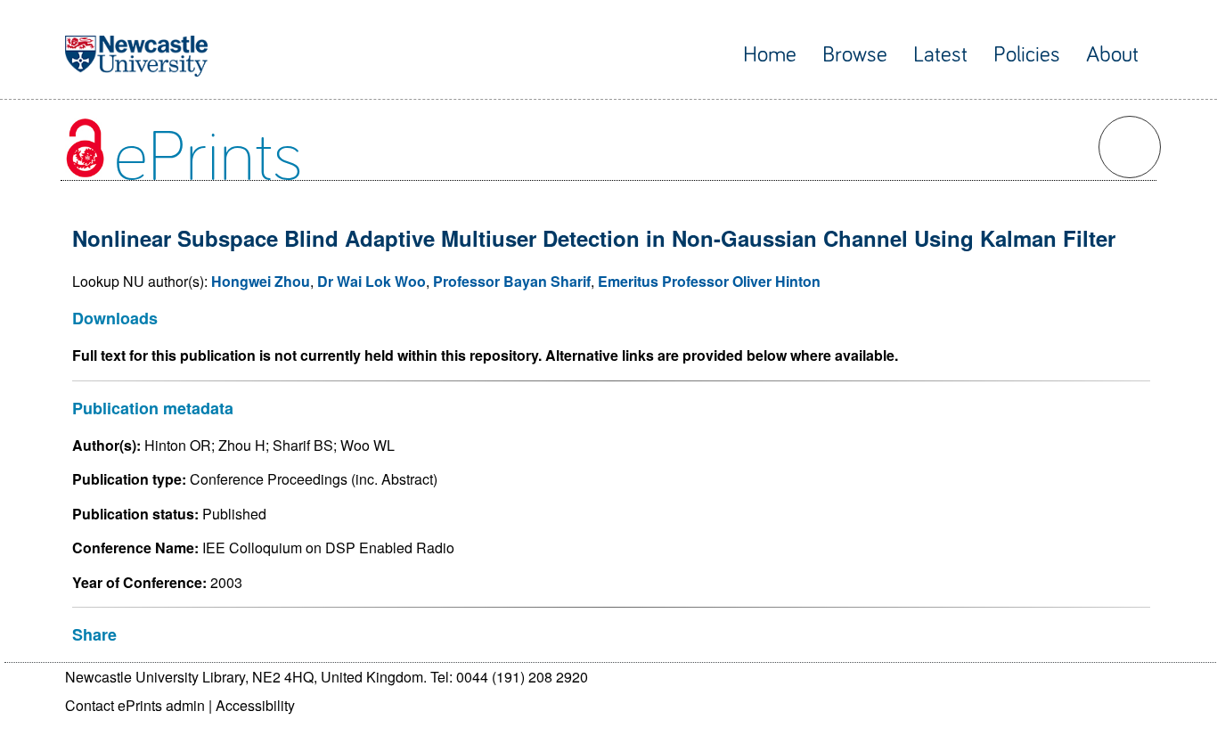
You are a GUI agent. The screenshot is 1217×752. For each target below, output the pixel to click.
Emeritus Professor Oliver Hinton (709, 281)
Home (769, 55)
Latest (940, 55)
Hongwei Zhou (260, 281)
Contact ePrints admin (135, 705)
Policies (1026, 55)
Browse (854, 55)
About (1112, 55)
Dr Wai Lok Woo (371, 281)
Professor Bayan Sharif (512, 281)
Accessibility (255, 705)
